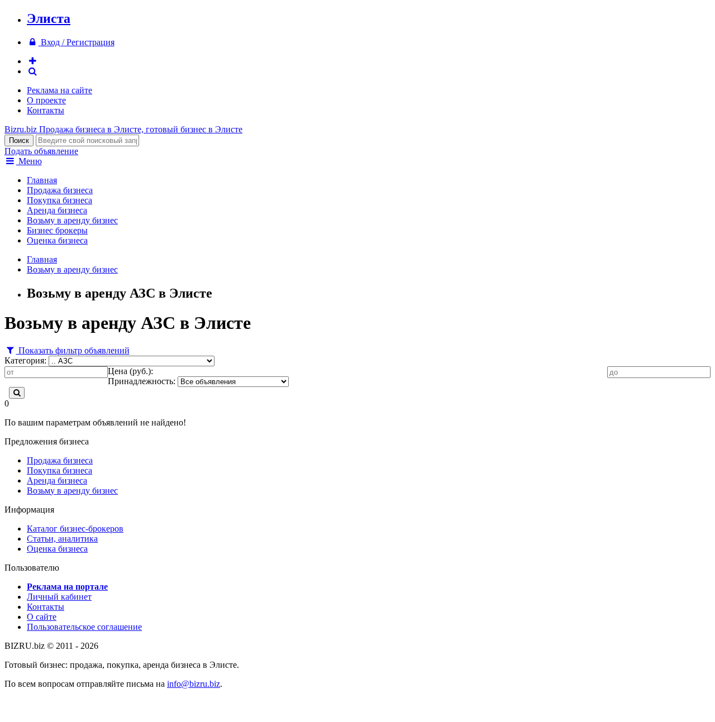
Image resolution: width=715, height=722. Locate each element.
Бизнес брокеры (57, 230)
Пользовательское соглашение (84, 627)
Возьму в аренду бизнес (72, 220)
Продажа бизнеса (60, 190)
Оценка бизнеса (57, 240)
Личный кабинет (59, 596)
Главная (42, 180)
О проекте (46, 100)
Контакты (45, 110)
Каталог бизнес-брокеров (75, 528)
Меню (29, 161)
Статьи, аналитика (62, 538)
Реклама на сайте (59, 90)
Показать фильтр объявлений (73, 350)
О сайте (41, 616)
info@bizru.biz (193, 683)
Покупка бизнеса (59, 200)
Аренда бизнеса (57, 210)
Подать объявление (41, 151)
